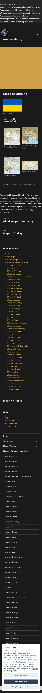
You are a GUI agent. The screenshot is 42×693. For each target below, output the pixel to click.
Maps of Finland (14, 297)
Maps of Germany (14, 303)
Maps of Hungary (14, 309)
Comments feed (11, 423)
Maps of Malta (13, 335)
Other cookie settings (21, 675)
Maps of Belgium (14, 274)
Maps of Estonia (14, 294)
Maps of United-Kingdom (17, 389)
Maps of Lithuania (14, 326)
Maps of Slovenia (14, 372)
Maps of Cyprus (13, 285)
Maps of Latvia (13, 320)
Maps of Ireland (13, 314)
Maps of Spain (13, 375)
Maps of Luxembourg (16, 329)
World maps (10, 257)
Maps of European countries (17, 262)
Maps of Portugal (14, 355)
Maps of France (13, 300)
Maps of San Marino (15, 363)
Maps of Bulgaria (14, 280)
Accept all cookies (21, 681)
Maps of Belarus (14, 271)
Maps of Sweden (14, 378)
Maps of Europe (11, 259)
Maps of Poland (13, 352)
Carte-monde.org (11, 39)
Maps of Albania (14, 265)
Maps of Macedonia (15, 332)
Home (7, 254)
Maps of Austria (13, 268)
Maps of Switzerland (15, 381)
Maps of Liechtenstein (16, 323)
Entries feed (10, 420)
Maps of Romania (14, 358)
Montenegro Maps (15, 343)
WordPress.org (11, 426)
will (7, 184)
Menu (38, 35)
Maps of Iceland (13, 311)
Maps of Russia (13, 360)
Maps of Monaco (14, 340)
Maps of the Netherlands (17, 346)
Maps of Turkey (13, 384)
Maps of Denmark (14, 291)
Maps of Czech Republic (17, 288)
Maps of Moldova (14, 337)
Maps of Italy (12, 317)
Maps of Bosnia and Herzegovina (20, 277)
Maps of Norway (14, 349)
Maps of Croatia (13, 283)
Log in (7, 418)
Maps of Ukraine (14, 386)
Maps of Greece (13, 306)
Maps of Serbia (13, 366)
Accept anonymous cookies (21, 687)
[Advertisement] (21, 68)
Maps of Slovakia (14, 369)
